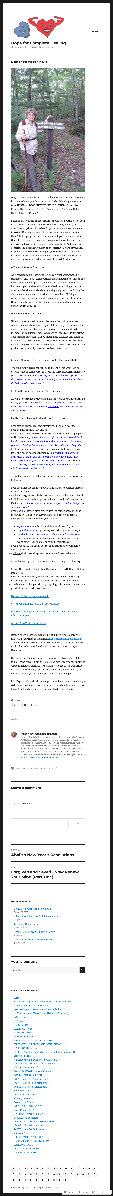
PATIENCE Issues (23, 1028)
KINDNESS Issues (23, 1032)
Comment (75, 823)
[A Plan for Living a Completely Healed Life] (13, 1174)
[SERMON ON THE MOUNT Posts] (48, 1180)
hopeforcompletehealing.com (65, 638)
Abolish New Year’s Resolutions (28, 623)
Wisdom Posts (21, 1133)
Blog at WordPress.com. (47, 1188)
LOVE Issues (20, 1017)
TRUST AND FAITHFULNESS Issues (33, 1040)
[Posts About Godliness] (13, 1180)
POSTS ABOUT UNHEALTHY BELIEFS (34, 1121)
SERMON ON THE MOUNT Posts (31, 1141)
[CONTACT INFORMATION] (36, 1174)
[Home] (13, 1168)
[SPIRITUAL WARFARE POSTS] (94, 1174)
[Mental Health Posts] (65, 1180)
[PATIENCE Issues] (59, 1168)
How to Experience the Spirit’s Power (34, 932)
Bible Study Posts (23, 1090)
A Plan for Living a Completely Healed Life (37, 1059)
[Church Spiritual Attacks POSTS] (25, 1180)
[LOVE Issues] (42, 1168)
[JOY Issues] (48, 1168)
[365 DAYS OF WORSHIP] (59, 1180)
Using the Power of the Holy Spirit (32, 908)
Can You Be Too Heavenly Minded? (30, 596)
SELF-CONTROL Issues (26, 1048)
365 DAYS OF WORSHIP (26, 1148)
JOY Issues (19, 1021)
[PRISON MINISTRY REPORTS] (42, 1180)
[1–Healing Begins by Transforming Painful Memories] (19, 1168)
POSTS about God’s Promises (30, 1129)
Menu (96, 31)
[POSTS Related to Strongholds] (54, 1174)
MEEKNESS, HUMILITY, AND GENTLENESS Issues (41, 1044)
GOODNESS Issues (24, 1036)
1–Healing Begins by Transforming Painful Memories (43, 1001)
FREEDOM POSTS (23, 1144)
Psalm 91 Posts (22, 1098)
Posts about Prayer (24, 1102)
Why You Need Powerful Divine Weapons (36, 916)
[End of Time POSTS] (88, 1174)
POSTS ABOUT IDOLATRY (28, 1106)
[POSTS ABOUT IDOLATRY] (83, 1174)
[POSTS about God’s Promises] (31, 1180)
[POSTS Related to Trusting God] (42, 1174)
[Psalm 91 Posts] (71, 1174)
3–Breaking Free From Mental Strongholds (37, 1009)
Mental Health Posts (25, 1152)
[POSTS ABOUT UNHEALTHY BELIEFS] (19, 1180)
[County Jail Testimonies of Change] (31, 1174)
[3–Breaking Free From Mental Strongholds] (31, 1168)
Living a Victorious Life (26, 1067)
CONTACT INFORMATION (28, 1075)
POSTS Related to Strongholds (30, 1086)
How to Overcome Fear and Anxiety (33, 939)
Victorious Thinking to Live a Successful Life (35, 603)
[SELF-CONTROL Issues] (88, 1168)
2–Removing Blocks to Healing (31, 1005)
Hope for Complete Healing (38, 43)
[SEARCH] (82, 970)
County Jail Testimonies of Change (33, 1071)
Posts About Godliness (26, 1117)
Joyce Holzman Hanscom (26, 768)
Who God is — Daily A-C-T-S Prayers (34, 1063)
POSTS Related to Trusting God (31, 1079)
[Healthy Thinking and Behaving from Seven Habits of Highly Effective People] (94, 1168)
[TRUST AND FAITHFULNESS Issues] (77, 1168)
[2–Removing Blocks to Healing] (25, 1168)
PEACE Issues (21, 1024)
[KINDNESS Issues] (65, 1168)
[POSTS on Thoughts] (65, 1174)
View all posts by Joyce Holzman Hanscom (39, 757)
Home (17, 997)
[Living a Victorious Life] (25, 1174)
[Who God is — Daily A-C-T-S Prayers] (19, 1174)
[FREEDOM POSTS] (54, 1180)
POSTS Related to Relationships (31, 1082)
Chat (59, 768)
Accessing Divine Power (27, 924)
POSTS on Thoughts (25, 1094)
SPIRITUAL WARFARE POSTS (29, 1113)
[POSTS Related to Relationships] (48, 1174)
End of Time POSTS (24, 1110)
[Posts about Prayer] (77, 1174)
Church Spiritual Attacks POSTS (31, 1125)
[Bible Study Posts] (59, 1174)
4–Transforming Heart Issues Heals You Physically (41, 1013)
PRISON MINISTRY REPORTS (29, 1137)
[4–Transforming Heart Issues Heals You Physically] (36, 1168)
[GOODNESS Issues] (71, 1168)
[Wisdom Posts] (36, 1180)
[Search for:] (45, 970)
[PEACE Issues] (54, 1168)
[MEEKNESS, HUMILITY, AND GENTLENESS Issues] (83, 1168)
